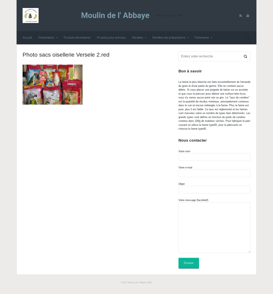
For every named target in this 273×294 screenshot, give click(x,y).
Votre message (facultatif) (193, 200)
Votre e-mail (185, 167)
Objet (181, 183)
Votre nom (184, 151)
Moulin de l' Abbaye (115, 15)
